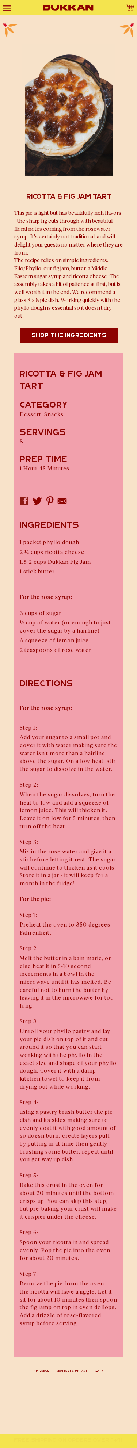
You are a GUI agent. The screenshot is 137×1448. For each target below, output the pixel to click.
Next (98, 1370)
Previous (42, 1370)
